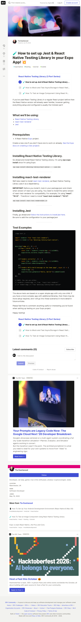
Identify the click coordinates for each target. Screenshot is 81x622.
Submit (21, 363)
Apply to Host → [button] (17, 590)
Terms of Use (52, 611)
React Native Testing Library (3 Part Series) (39, 76)
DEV (48, 614)
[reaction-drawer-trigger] (4, 47)
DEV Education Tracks (45, 605)
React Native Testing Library (27, 119)
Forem (17, 614)
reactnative (18, 67)
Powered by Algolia (46, 3)
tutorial (35, 67)
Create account (72, 3)
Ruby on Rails (36, 616)
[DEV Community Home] (3, 3)
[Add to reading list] (4, 62)
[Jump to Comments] (4, 54)
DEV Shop (67, 608)
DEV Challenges (18, 605)
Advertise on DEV (67, 605)
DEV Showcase (27, 608)
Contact (42, 608)
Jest (17, 124)
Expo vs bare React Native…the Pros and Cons (27, 526)
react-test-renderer (23, 122)
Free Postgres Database (54, 608)
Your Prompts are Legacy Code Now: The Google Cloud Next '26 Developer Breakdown (42, 432)
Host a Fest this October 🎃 (25, 579)
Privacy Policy (41, 611)
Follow (44, 475)
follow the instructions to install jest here (48, 215)
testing (27, 67)
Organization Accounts (12, 608)
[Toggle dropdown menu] (77, 378)
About (36, 608)
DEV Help (57, 605)
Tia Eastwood (23, 41)
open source (28, 614)
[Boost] (4, 69)
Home (9, 605)
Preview (31, 363)
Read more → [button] (19, 456)
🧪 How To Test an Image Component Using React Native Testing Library (37, 518)
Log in (60, 3)
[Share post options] (4, 76)
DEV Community (10, 602)
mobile (43, 67)
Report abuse (51, 369)
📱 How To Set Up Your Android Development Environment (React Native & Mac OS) (41, 510)
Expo (30, 139)
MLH (74, 608)
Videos (33, 605)
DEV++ (27, 605)
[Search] (9, 3)
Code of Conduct (38, 369)
